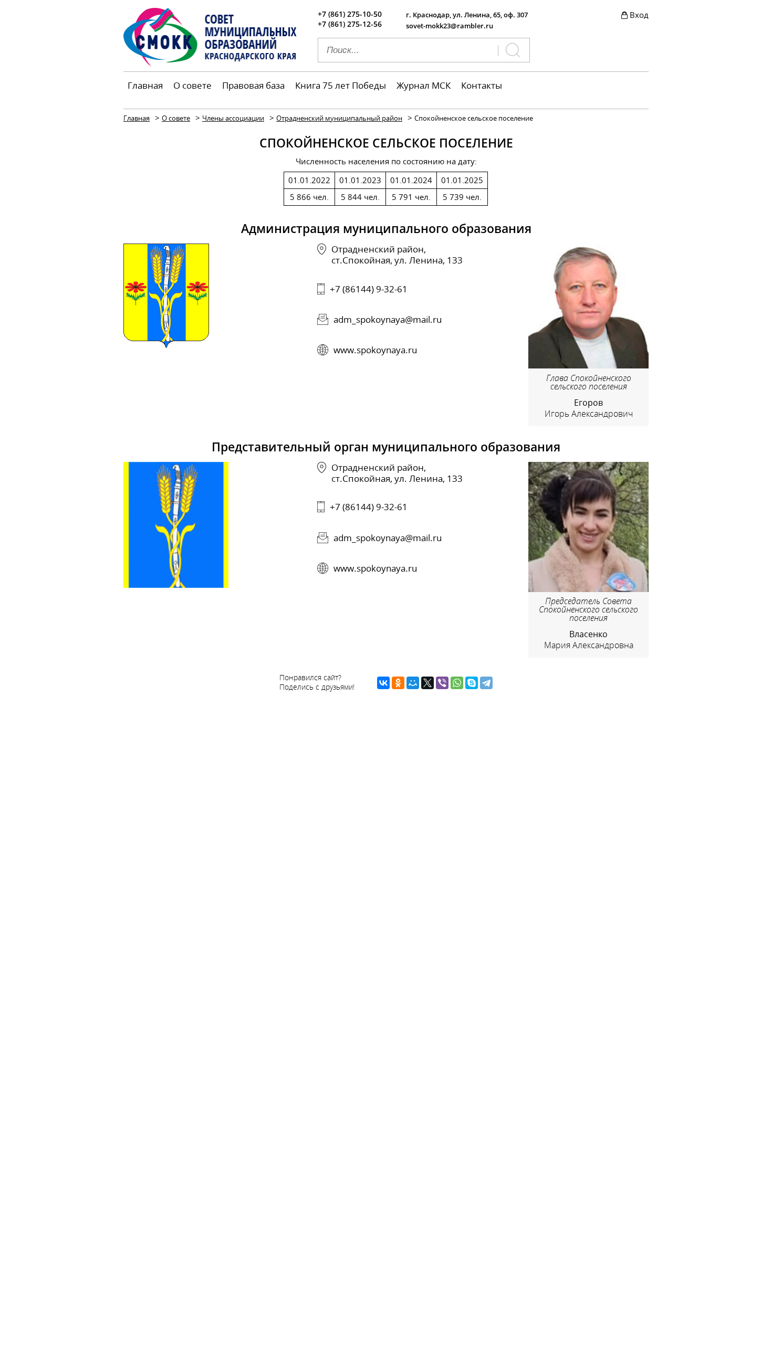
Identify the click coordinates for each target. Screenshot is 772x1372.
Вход (639, 14)
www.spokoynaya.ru (375, 350)
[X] (427, 683)
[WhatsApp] (457, 683)
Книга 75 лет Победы (340, 85)
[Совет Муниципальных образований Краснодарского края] (210, 63)
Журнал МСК (424, 85)
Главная (145, 85)
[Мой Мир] (412, 683)
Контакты (481, 85)
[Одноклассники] (398, 683)
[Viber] (442, 683)
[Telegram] (486, 683)
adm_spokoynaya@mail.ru (387, 319)
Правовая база (253, 85)
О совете (192, 85)
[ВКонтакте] (383, 683)
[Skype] (471, 683)
